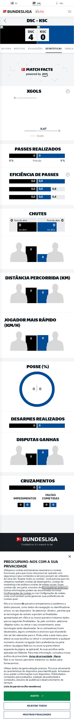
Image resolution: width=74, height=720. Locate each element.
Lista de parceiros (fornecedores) (22, 687)
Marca (57, 656)
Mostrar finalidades (37, 715)
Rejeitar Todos (37, 706)
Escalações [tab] (35, 48)
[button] (69, 11)
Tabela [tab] (69, 48)
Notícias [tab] (19, 48)
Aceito (34, 696)
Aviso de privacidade (40, 656)
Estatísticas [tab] (54, 48)
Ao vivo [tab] (6, 48)
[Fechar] (70, 556)
